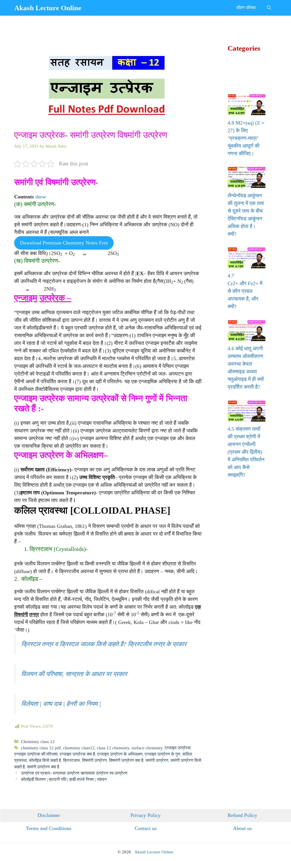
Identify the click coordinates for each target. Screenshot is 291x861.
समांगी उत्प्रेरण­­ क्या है (43, 766)
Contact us (146, 828)
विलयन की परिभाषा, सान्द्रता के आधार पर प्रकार (74, 674)
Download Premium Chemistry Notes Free (64, 243)
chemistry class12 (79, 747)
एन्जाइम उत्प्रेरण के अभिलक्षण (119, 754)
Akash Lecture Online (47, 8)
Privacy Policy (145, 815)
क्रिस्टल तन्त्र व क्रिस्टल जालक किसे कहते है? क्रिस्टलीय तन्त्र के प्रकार (103, 644)
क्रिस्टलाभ (71, 760)
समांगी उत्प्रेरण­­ (157, 760)
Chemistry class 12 (38, 741)
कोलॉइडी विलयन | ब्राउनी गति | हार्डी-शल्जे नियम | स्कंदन (64, 779)
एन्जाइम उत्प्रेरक (178, 747)
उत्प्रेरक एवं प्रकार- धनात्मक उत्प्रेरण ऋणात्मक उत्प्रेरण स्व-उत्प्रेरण (74, 773)
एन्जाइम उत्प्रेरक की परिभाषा (35, 754)
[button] (269, 8)
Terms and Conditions (48, 828)
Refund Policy (242, 815)
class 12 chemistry (113, 747)
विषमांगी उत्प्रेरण (94, 760)
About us (242, 828)
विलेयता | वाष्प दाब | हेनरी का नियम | (61, 703)
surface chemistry (147, 747)
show (40, 197)
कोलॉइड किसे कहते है (45, 760)
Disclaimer (49, 815)
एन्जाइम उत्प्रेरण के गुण (162, 754)
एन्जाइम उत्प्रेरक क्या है (77, 754)
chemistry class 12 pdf (41, 747)
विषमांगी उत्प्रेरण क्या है (126, 760)
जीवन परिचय (245, 7)
